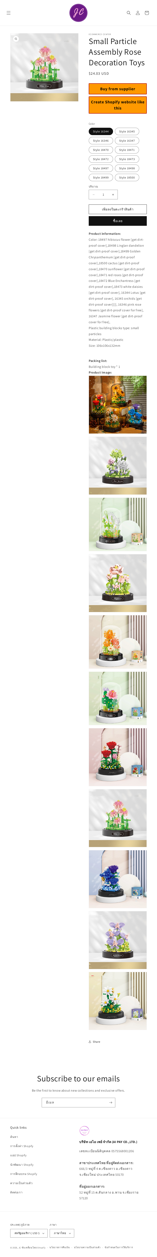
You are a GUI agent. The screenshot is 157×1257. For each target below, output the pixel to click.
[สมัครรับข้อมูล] (110, 1102)
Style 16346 (101, 140)
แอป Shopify (18, 1155)
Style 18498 (127, 168)
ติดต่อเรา (16, 1192)
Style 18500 (127, 177)
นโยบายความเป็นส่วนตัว (87, 1247)
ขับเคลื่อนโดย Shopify (34, 1247)
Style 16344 (101, 131)
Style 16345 (127, 131)
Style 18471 (127, 150)
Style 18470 (101, 150)
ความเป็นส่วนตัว (21, 1183)
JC (20, 1247)
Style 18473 (127, 159)
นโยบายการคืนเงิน (59, 1247)
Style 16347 (127, 140)
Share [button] (96, 1042)
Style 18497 (101, 168)
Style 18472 (101, 159)
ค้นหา (14, 1137)
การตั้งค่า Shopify (21, 1146)
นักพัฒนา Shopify (21, 1165)
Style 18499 (101, 177)
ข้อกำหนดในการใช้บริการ (119, 1247)
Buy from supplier (117, 88)
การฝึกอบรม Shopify (23, 1174)
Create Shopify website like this (118, 105)
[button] (8, 12)
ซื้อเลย (118, 221)
